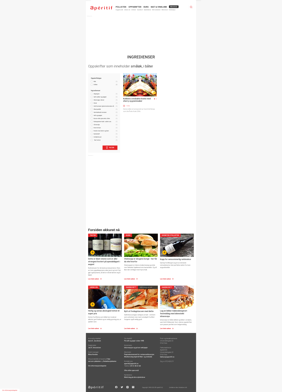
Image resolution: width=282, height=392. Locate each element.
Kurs (146, 7)
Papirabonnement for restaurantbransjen (139, 354)
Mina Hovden (93, 354)
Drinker (133, 10)
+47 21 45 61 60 (135, 366)
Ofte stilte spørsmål (131, 370)
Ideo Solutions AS (181, 387)
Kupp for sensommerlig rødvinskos (175, 259)
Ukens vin (127, 10)
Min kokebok (156, 10)
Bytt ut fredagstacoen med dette (139, 311)
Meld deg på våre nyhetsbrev (134, 377)
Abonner (173, 7)
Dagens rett (119, 10)
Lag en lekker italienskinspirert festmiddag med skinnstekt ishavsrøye (173, 313)
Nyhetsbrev (147, 10)
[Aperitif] (101, 8)
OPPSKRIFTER (134, 7)
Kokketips (172, 10)
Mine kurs (165, 10)
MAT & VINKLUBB (159, 7)
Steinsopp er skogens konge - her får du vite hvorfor (140, 260)
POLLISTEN (121, 7)
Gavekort (140, 10)
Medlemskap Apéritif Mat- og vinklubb (138, 357)
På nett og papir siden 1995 (134, 341)
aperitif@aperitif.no (131, 363)
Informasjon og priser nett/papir (136, 347)
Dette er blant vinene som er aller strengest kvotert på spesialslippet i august (104, 261)
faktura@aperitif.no (167, 357)
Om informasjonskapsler (97, 366)
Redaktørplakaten (109, 361)
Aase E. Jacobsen (94, 341)
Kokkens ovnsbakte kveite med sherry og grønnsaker (137, 99)
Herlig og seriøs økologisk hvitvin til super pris (103, 312)
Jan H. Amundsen (94, 347)
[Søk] (191, 7)
